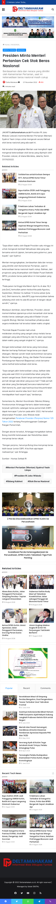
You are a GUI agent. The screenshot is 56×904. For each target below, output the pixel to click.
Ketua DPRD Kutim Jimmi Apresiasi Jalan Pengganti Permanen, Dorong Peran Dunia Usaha (14, 630)
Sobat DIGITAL (33, 886)
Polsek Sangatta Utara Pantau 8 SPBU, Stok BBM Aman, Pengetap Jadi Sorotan (14, 835)
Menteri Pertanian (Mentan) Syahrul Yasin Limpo (28, 468)
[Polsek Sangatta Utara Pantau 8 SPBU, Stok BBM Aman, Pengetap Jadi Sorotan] (14, 821)
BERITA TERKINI (9, 50)
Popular (9, 688)
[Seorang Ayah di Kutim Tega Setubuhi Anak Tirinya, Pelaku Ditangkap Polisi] (10, 746)
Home (7, 45)
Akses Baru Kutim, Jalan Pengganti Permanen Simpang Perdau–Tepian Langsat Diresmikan (14, 595)
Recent (26, 688)
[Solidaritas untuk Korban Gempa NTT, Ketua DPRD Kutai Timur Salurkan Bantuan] (9, 178)
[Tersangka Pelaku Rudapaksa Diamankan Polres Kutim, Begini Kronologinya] (10, 759)
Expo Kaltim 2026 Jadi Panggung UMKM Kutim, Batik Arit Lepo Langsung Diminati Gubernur (34, 194)
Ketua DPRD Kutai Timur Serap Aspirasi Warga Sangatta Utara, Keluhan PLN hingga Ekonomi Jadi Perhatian (42, 836)
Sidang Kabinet (15, 481)
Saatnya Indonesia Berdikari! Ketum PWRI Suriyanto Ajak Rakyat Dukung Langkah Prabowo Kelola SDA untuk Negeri (36, 716)
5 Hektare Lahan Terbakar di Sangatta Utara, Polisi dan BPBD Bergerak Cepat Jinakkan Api (33, 209)
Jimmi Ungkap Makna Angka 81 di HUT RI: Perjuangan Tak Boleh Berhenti (39, 629)
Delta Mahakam (12, 82)
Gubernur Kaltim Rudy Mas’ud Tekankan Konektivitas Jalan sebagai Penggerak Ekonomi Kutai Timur (39, 596)
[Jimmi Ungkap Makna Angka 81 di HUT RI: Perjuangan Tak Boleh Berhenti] (41, 616)
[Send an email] (19, 82)
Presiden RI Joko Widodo (28, 475)
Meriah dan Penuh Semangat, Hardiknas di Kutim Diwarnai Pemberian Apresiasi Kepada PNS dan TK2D (35, 731)
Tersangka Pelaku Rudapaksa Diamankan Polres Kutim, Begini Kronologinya (34, 758)
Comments (46, 688)
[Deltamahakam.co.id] (28, 9)
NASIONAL (15, 45)
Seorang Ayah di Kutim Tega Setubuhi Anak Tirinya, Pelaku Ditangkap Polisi (33, 745)
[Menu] (3, 10)
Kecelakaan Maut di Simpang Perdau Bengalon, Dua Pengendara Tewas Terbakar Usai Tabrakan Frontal (35, 700)
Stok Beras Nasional (39, 481)
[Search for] (52, 10)
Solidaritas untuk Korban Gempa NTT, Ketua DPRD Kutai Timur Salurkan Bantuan (34, 178)
